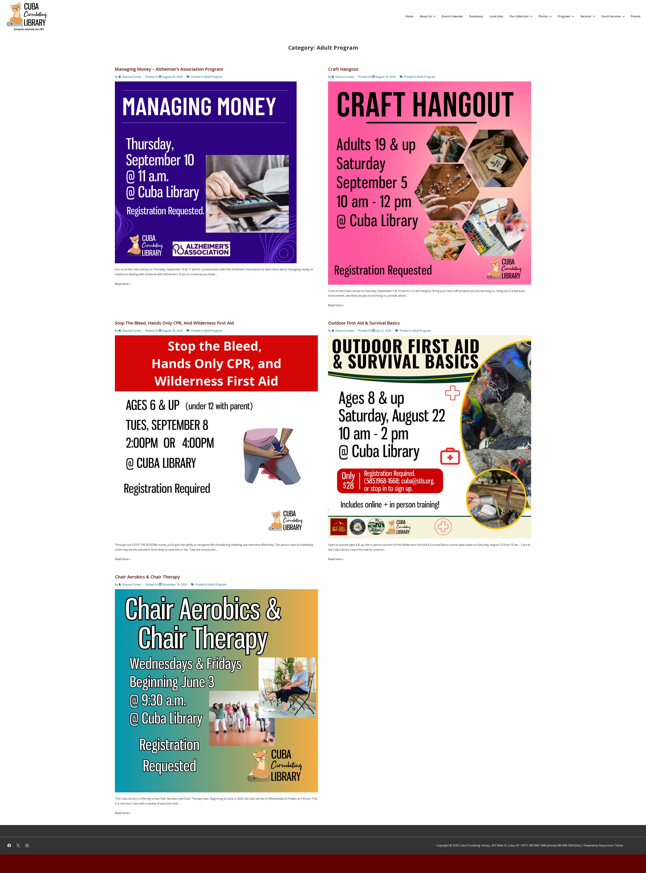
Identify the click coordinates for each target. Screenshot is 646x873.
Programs (564, 16)
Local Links (496, 16)
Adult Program (213, 77)
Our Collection (519, 16)
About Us (426, 16)
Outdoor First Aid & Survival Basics (364, 323)
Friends (635, 16)
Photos (543, 16)
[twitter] (18, 845)
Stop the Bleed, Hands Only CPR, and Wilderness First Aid (174, 323)
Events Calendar (452, 16)
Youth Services (611, 16)
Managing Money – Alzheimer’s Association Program (169, 69)
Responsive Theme (611, 845)
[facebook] (9, 845)
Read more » (123, 284)
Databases (476, 16)
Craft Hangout (343, 69)
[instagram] (27, 845)
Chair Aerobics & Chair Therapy (147, 577)
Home (409, 16)
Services (585, 16)
